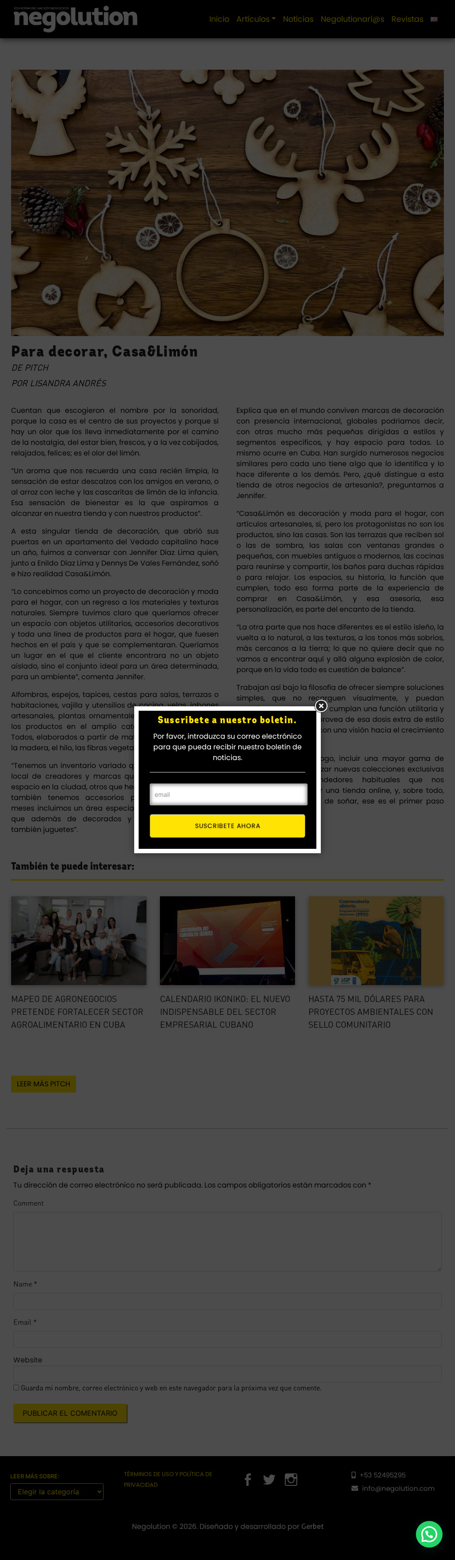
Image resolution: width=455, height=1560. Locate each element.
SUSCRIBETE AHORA (227, 825)
